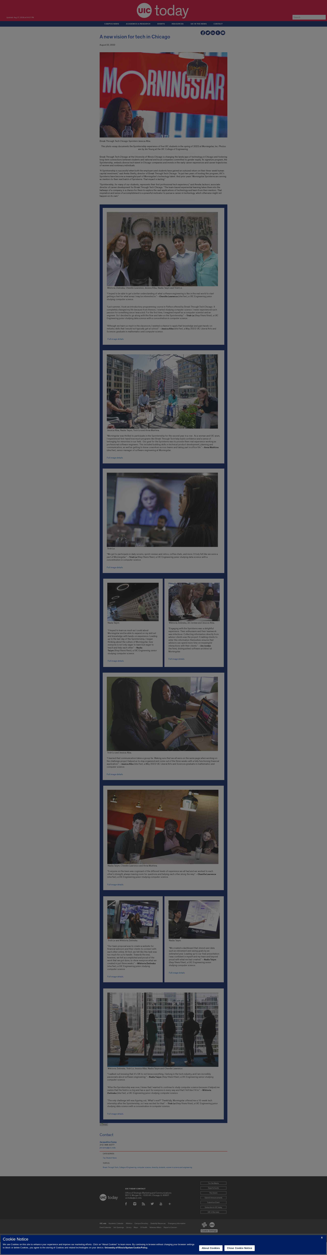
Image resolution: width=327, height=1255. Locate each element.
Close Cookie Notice (239, 1248)
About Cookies (211, 1248)
